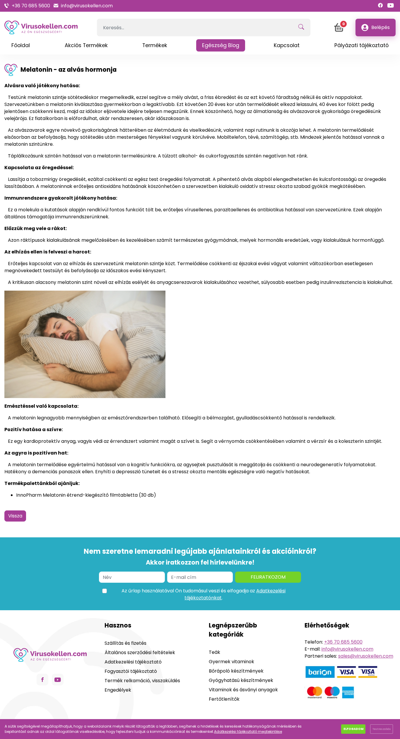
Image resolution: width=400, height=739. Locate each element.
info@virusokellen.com (87, 5)
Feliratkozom (268, 577)
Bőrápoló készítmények (236, 671)
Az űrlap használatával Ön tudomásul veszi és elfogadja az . (204, 594)
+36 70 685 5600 (31, 5)
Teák (214, 652)
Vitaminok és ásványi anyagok (243, 689)
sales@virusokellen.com (365, 656)
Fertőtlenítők (224, 699)
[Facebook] (380, 5)
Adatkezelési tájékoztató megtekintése (248, 731)
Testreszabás (381, 729)
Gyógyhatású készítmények (241, 680)
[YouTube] (390, 5)
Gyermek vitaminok (231, 661)
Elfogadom (353, 729)
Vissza (15, 515)
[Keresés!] (301, 27)
